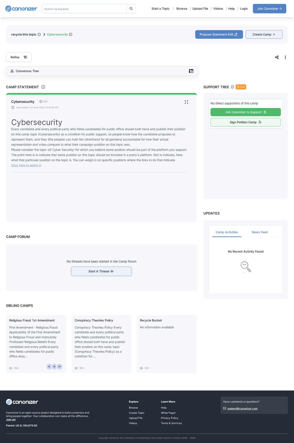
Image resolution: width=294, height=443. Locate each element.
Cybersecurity (57, 34)
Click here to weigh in (26, 165)
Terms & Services (171, 423)
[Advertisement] (245, 159)
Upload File (200, 8)
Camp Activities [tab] (227, 232)
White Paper (168, 412)
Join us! (11, 419)
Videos (218, 8)
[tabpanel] (245, 261)
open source (32, 412)
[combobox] (89, 8)
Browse (181, 8)
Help (231, 8)
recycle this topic (23, 34)
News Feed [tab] (260, 232)
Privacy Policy (169, 418)
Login (244, 8)
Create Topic (136, 412)
